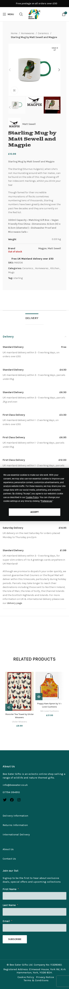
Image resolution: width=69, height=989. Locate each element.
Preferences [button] (46, 501)
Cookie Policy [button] (32, 497)
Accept (34, 512)
